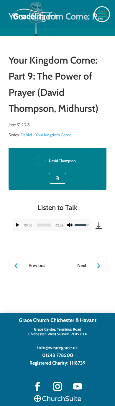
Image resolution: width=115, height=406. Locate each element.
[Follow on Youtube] (77, 386)
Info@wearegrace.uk (57, 347)
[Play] (18, 225)
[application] (52, 225)
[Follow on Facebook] (37, 386)
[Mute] (70, 225)
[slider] (44, 225)
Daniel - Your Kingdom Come (46, 135)
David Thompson (62, 160)
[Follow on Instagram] (57, 386)
